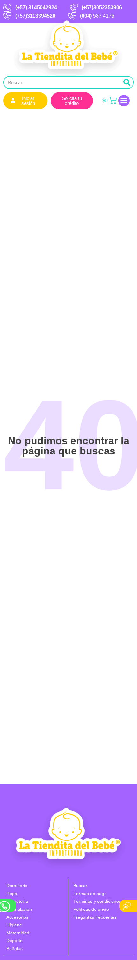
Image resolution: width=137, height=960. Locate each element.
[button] (124, 100)
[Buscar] (126, 82)
